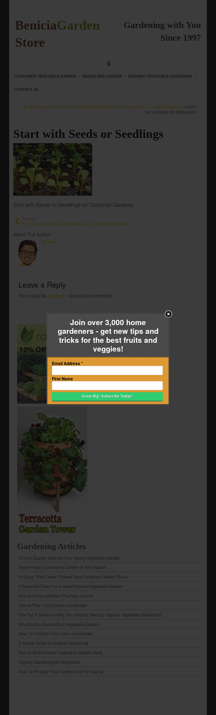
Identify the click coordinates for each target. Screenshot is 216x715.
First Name (62, 379)
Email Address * (67, 364)
